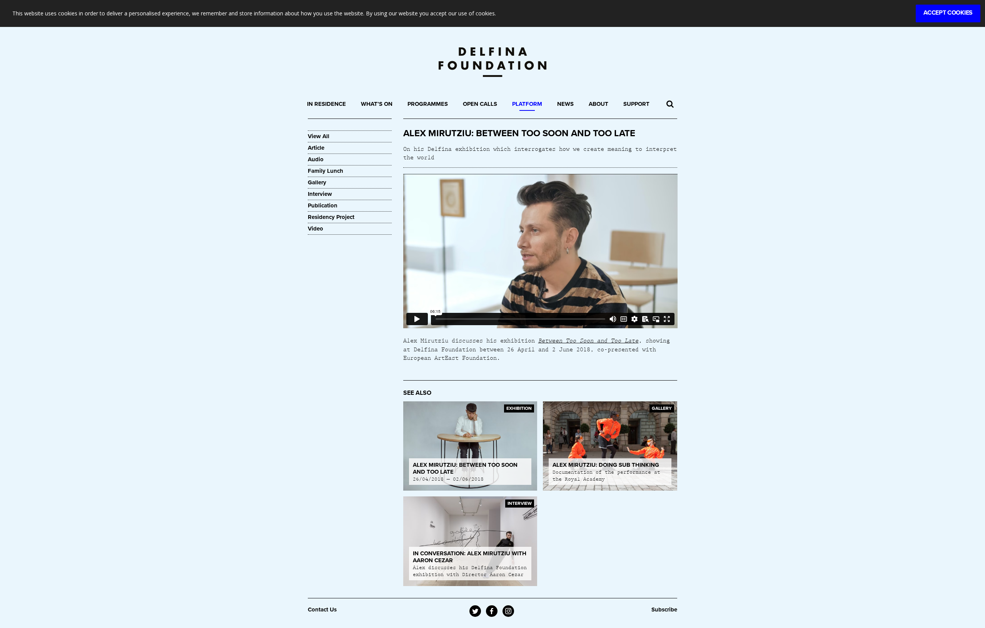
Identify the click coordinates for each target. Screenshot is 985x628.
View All (318, 136)
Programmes (427, 103)
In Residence (326, 103)
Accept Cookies (948, 13)
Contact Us (322, 609)
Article (316, 147)
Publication (322, 205)
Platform (527, 103)
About (598, 103)
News (565, 103)
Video (315, 228)
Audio (316, 159)
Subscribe (664, 609)
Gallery (317, 182)
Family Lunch (325, 170)
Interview (320, 193)
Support (636, 103)
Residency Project (331, 217)
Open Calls (480, 103)
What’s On (376, 103)
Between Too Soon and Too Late (588, 340)
